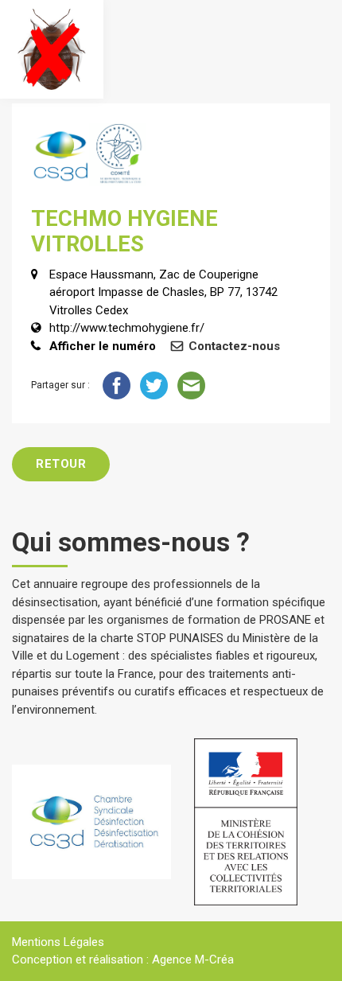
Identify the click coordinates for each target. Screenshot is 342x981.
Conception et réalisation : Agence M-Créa (123, 959)
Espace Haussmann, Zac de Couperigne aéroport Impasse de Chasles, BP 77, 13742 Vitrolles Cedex (163, 292)
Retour (61, 464)
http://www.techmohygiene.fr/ (126, 328)
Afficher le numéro (102, 346)
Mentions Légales (58, 942)
